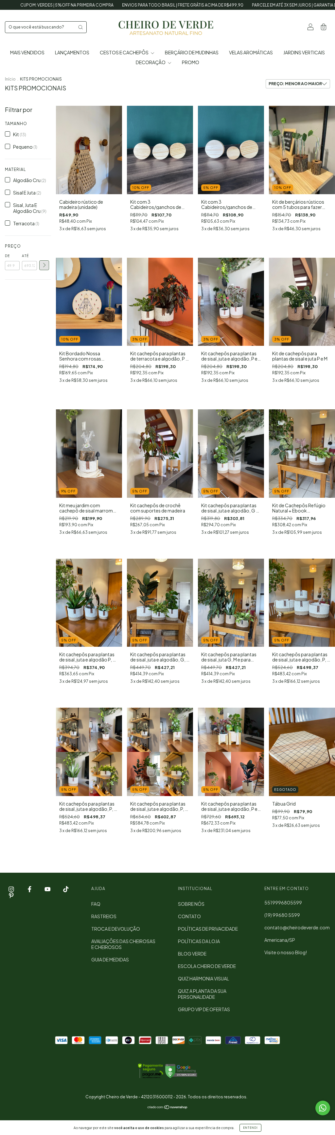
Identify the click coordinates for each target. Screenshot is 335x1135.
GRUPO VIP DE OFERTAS (204, 1009)
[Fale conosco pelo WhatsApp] (322, 1108)
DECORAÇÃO (151, 62)
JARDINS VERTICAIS (304, 52)
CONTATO (189, 916)
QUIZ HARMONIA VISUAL (203, 978)
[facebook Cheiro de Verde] (30, 889)
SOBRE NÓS (191, 904)
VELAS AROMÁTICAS (251, 52)
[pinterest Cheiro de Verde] (11, 895)
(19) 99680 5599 (282, 915)
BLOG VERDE (192, 954)
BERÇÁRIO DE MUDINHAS (192, 52)
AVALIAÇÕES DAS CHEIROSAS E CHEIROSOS (123, 944)
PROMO (190, 62)
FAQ (95, 904)
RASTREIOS (103, 916)
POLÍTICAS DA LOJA (199, 941)
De (7, 256)
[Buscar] (80, 27)
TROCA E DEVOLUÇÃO (115, 929)
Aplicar (44, 265)
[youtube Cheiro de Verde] (48, 889)
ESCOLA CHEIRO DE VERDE (207, 966)
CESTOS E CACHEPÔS (124, 52)
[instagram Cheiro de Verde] (11, 889)
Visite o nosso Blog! (285, 952)
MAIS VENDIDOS (27, 52)
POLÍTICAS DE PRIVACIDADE (208, 929)
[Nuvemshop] (167, 1107)
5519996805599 (283, 902)
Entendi (250, 1127)
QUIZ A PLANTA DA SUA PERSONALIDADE (202, 994)
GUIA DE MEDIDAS (110, 959)
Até (25, 256)
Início (10, 79)
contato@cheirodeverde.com (297, 927)
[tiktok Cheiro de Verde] (66, 889)
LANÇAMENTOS (72, 52)
